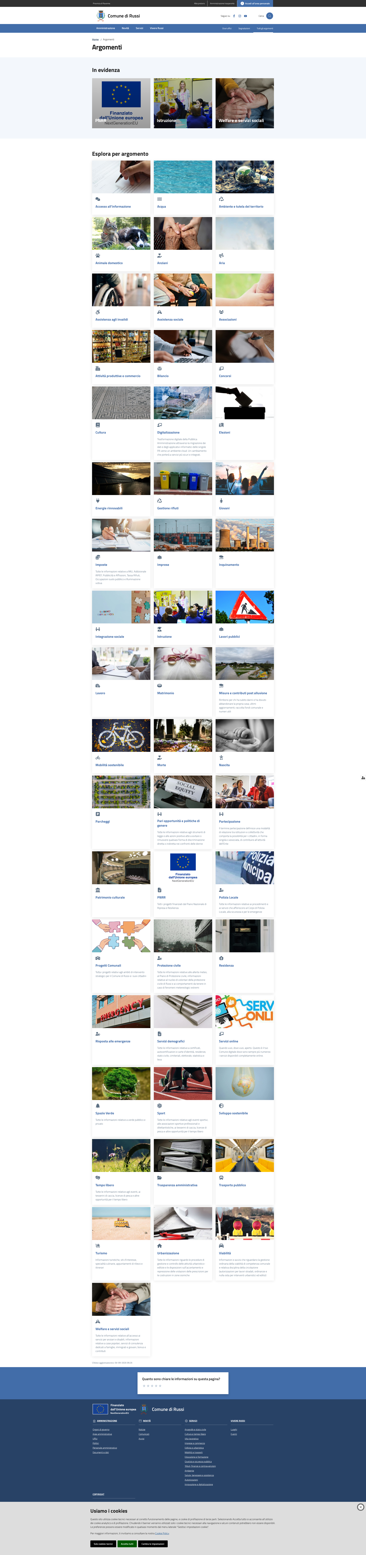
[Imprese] (183, 535)
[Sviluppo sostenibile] (245, 1083)
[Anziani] (183, 233)
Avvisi (141, 1438)
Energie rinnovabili (109, 508)
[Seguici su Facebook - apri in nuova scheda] (233, 15)
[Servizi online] (245, 1011)
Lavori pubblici (229, 636)
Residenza (226, 965)
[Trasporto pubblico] (245, 1155)
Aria (222, 263)
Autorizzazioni (191, 1480)
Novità (147, 1420)
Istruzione (164, 636)
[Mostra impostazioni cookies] (363, 777)
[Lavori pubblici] (245, 607)
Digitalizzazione (168, 432)
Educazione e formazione (196, 1457)
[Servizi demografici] (183, 1011)
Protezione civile (169, 965)
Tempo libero (105, 1185)
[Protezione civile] (183, 935)
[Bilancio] (183, 346)
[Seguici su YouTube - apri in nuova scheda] (244, 15)
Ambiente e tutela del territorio (241, 206)
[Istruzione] (183, 103)
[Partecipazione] (245, 792)
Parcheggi (103, 821)
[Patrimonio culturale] (121, 867)
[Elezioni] (245, 402)
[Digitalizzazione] (183, 402)
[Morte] (183, 735)
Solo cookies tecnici (103, 1544)
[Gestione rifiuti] (183, 478)
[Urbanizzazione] (183, 1223)
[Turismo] (121, 1223)
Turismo (101, 1253)
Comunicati (144, 1434)
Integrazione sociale (110, 636)
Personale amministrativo (105, 1447)
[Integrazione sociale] (121, 607)
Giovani (224, 508)
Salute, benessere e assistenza (199, 1475)
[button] (269, 15)
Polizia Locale (228, 897)
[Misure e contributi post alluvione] (245, 663)
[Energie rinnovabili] (121, 478)
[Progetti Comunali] (121, 935)
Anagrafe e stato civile (195, 1429)
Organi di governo (101, 1429)
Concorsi (225, 376)
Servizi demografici (171, 1041)
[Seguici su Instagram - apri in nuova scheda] (238, 15)
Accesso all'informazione (113, 206)
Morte (161, 765)
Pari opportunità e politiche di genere (178, 823)
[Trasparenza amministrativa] (183, 1155)
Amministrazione (107, 1420)
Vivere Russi (238, 1420)
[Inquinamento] (245, 535)
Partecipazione (229, 821)
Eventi (234, 1434)
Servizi (193, 1420)
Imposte (101, 564)
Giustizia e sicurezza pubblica (198, 1461)
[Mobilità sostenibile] (121, 735)
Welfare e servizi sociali (112, 1329)
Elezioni (224, 432)
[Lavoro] (121, 663)
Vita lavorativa (191, 1438)
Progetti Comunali (108, 965)
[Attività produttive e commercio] (121, 346)
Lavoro (100, 693)
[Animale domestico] (121, 233)
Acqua (161, 206)
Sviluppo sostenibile (233, 1113)
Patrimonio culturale (110, 897)
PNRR (161, 897)
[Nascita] (245, 735)
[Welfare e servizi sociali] (245, 103)
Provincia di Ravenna (101, 3)
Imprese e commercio (195, 1443)
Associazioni (228, 319)
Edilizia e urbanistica (194, 1447)
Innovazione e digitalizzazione (199, 1484)
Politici (96, 1443)
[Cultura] (121, 402)
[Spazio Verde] (121, 1083)
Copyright (98, 1494)
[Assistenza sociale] (183, 290)
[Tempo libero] (121, 1155)
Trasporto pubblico (232, 1185)
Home (95, 39)
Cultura (101, 432)
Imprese (163, 564)
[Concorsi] (245, 346)
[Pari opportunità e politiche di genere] (183, 792)
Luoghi (234, 1429)
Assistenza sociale (170, 319)
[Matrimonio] (183, 663)
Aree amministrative (102, 1434)
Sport (161, 1113)
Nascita (224, 765)
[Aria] (245, 233)
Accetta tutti (127, 1544)
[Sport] (183, 1083)
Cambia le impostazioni (153, 1544)
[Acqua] (183, 177)
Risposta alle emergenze (113, 1041)
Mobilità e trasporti (194, 1452)
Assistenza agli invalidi (112, 319)
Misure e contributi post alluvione (243, 693)
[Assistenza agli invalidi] (121, 290)
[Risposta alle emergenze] (121, 1011)
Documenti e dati (101, 1452)
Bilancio (163, 376)
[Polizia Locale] (245, 867)
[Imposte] (121, 535)
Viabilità (225, 1253)
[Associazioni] (245, 290)
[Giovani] (245, 478)
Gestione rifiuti (168, 508)
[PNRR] (121, 103)
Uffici (95, 1438)
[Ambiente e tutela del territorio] (245, 177)
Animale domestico (109, 263)
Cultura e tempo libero (195, 1434)
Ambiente (189, 1470)
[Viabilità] (245, 1223)
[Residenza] (245, 935)
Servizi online (228, 1041)
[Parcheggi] (121, 792)
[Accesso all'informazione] (121, 177)
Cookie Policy (162, 1533)
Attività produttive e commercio (118, 376)
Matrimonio (165, 693)
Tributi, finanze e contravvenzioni (200, 1466)
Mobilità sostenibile (110, 765)
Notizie (142, 1429)
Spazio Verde (105, 1113)
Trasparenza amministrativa (177, 1185)
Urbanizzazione (168, 1253)
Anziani (162, 263)
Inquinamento (229, 564)
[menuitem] (105, 28)
